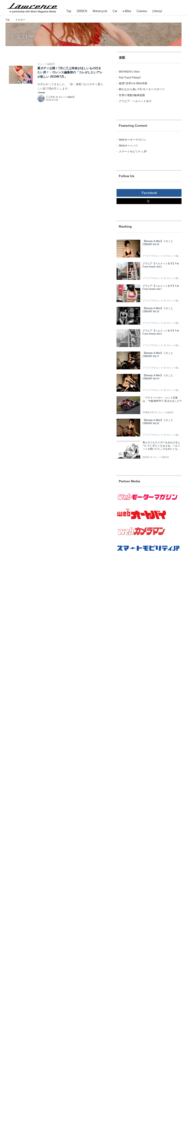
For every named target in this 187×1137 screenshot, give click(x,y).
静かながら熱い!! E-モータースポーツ (142, 89)
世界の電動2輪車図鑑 (132, 95)
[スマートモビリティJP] (149, 554)
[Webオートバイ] (149, 519)
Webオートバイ (128, 145)
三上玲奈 (50, 97)
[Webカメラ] (149, 537)
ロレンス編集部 (46, 64)
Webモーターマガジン (132, 139)
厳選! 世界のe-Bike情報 (133, 83)
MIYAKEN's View (129, 71)
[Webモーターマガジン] (149, 503)
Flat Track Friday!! (130, 77)
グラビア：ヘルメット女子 (135, 101)
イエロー (21, 36)
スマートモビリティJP (133, 151)
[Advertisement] (149, 601)
